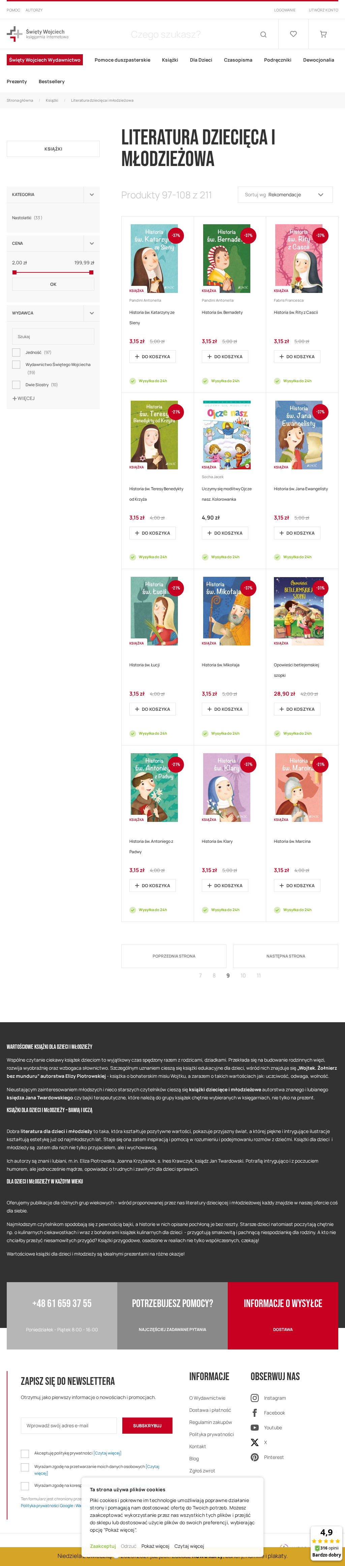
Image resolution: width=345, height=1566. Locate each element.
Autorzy (34, 9)
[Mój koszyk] (323, 34)
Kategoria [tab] (23, 194)
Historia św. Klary (217, 841)
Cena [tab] (17, 243)
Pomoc (13, 9)
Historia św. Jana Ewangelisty (301, 489)
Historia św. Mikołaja (221, 665)
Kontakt (197, 1446)
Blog (194, 1458)
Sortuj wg (255, 194)
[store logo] (37, 34)
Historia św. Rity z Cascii (296, 312)
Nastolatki (28, 218)
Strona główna (20, 100)
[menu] (172, 70)
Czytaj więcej (189, 1546)
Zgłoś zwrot (202, 1470)
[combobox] (166, 34)
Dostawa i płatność (210, 1410)
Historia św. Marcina (292, 841)
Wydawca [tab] (22, 313)
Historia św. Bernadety (222, 312)
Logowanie (284, 9)
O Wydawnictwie (207, 1398)
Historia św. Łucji (144, 665)
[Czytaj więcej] (107, 1453)
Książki (52, 100)
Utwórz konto (323, 9)
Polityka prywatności (211, 1434)
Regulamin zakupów (210, 1422)
